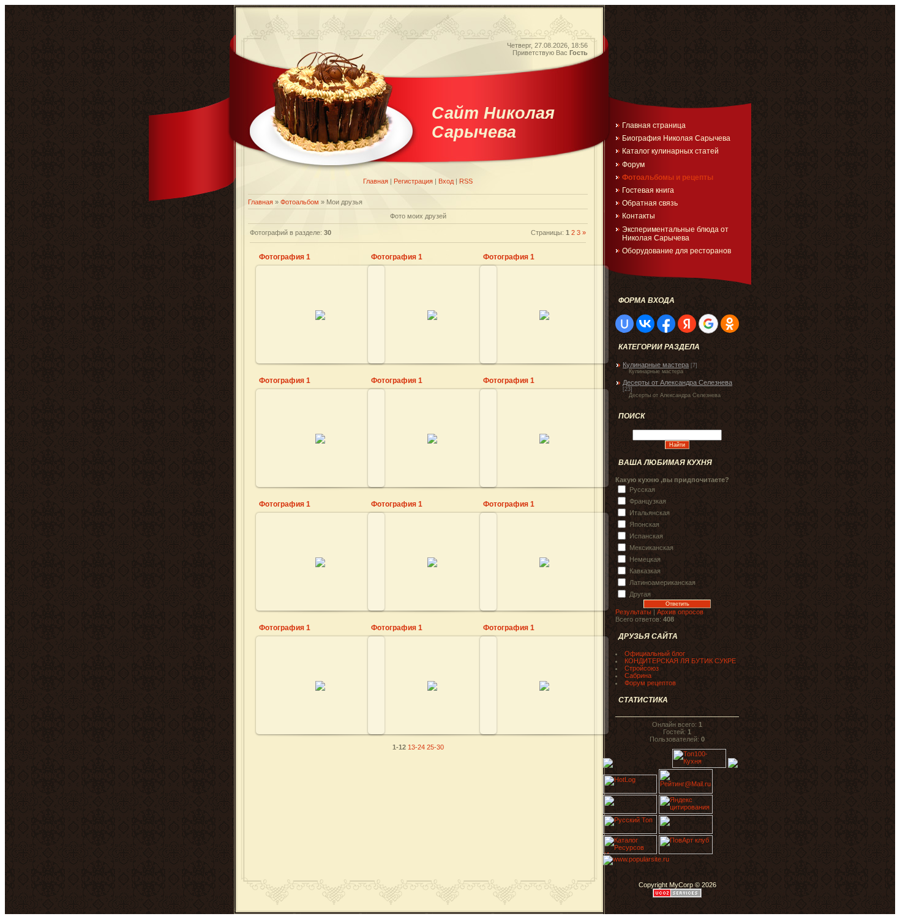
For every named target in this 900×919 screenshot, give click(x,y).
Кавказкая (645, 570)
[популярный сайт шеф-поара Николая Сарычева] (636, 859)
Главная (375, 181)
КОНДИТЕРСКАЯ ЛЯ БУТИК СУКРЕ (680, 660)
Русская (642, 489)
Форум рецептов (650, 682)
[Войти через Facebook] (666, 323)
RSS (466, 181)
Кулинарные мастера (656, 364)
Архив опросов (680, 612)
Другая (640, 593)
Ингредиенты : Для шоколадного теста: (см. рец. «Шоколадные (320, 288)
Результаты (633, 612)
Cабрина (637, 675)
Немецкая (645, 558)
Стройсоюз (641, 668)
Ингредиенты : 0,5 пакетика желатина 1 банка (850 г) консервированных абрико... (432, 659)
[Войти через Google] (708, 323)
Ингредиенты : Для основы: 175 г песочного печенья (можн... (544, 536)
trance (325, 304)
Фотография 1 (284, 257)
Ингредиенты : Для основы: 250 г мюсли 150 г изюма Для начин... (432, 540)
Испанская (646, 535)
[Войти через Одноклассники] (730, 323)
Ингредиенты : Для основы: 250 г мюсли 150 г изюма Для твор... (320, 540)
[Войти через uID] (624, 323)
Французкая (647, 500)
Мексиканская (651, 547)
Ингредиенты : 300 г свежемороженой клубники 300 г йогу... (320, 412)
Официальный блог (654, 653)
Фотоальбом (299, 202)
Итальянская (649, 512)
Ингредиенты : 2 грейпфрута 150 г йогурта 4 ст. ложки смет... (432, 412)
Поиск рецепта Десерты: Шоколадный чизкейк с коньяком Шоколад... (544, 417)
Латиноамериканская (662, 582)
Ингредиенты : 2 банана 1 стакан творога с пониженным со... (544, 288)
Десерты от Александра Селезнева (677, 382)
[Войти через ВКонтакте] (645, 323)
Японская (644, 523)
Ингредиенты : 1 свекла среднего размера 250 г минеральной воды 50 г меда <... (320, 659)
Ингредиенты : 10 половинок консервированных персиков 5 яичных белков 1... (544, 664)
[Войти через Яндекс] (687, 323)
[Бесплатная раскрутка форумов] (686, 831)
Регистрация (413, 181)
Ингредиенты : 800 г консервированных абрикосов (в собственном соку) (432, 293)
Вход (446, 181)
